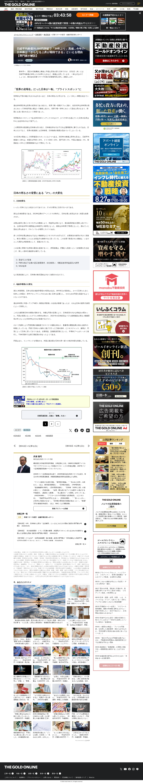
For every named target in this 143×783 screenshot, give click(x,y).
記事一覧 (7, 773)
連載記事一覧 (80, 544)
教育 (108, 9)
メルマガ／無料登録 (111, 3)
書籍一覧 (55, 773)
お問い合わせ (47, 777)
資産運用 (74, 9)
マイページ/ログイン (127, 3)
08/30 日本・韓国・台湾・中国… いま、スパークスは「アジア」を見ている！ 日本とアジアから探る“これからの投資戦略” (110, 599)
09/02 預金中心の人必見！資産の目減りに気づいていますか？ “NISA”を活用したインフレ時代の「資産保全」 (110, 620)
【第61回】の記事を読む (28, 446)
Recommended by (80, 740)
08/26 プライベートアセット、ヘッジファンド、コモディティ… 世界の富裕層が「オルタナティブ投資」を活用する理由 (110, 575)
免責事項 (22, 777)
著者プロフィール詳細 (60, 508)
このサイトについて (10, 777)
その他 (122, 9)
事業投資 (49, 9)
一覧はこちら (113, 28)
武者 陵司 (37, 456)
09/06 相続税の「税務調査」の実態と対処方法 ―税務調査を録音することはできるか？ (110, 649)
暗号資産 (84, 9)
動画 (128, 9)
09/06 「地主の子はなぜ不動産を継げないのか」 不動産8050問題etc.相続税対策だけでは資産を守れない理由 (110, 640)
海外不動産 (39, 9)
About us (91, 777)
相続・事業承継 (16, 9)
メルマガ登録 (111, 526)
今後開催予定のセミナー (113, 15)
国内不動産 (29, 9)
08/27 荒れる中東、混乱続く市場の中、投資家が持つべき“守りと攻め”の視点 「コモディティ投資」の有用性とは (110, 591)
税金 (91, 9)
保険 (66, 9)
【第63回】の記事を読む (75, 446)
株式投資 (29, 60)
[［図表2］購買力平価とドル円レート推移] (51, 384)
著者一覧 (43, 773)
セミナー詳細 (87, 15)
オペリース (100, 9)
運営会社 (56, 777)
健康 (114, 9)
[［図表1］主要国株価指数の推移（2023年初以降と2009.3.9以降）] (51, 178)
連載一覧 (31, 773)
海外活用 (59, 9)
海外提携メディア (81, 777)
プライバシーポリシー (34, 777)
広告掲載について (67, 777)
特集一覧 (19, 773)
